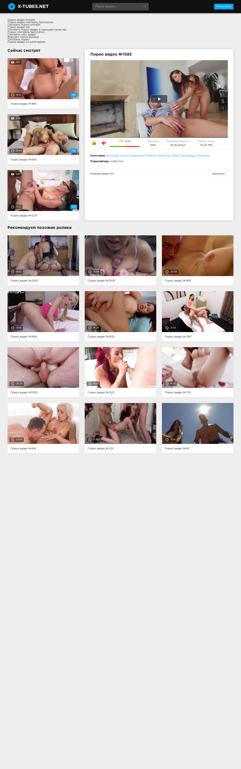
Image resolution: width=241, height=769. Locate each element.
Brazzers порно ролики (23, 37)
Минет (175, 156)
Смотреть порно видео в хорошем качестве (37, 30)
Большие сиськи (117, 156)
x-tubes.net (33, 7)
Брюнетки (137, 156)
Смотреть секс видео (22, 35)
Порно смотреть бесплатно (26, 32)
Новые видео (223, 6)
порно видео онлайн (21, 20)
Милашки (203, 156)
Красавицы (188, 156)
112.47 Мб (206, 145)
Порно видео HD (19, 27)
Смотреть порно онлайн (24, 25)
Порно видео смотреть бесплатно (30, 22)
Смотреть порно (19, 39)
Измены (150, 156)
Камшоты (163, 156)
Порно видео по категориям (26, 42)
